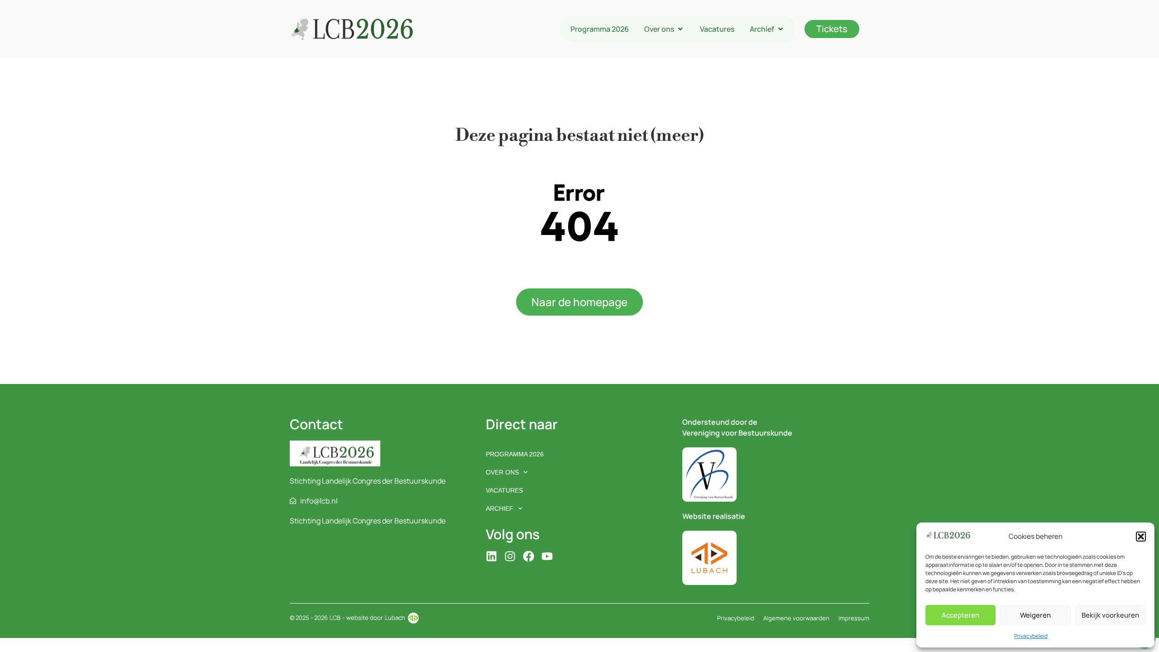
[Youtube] (547, 556)
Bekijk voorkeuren (1110, 615)
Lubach (395, 618)
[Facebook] (528, 556)
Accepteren (960, 615)
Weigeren (1035, 615)
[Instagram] (510, 556)
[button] (1140, 536)
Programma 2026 (515, 454)
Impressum (853, 618)
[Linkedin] (491, 556)
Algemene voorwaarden (796, 618)
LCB (335, 618)
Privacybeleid (1031, 636)
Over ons (502, 472)
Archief (499, 508)
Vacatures (504, 490)
